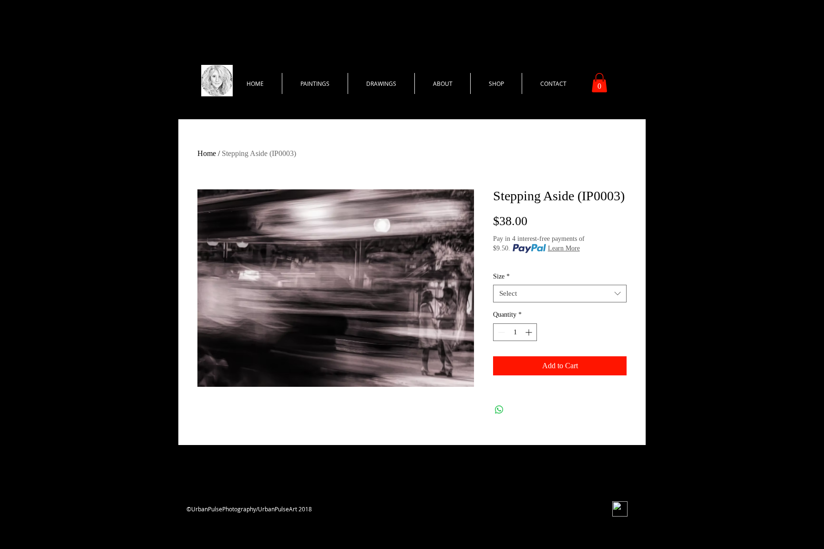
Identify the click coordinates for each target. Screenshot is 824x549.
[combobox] (560, 294)
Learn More (564, 248)
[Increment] (530, 332)
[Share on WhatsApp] (499, 409)
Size (501, 276)
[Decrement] (500, 332)
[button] (599, 83)
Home (206, 153)
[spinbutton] (515, 332)
